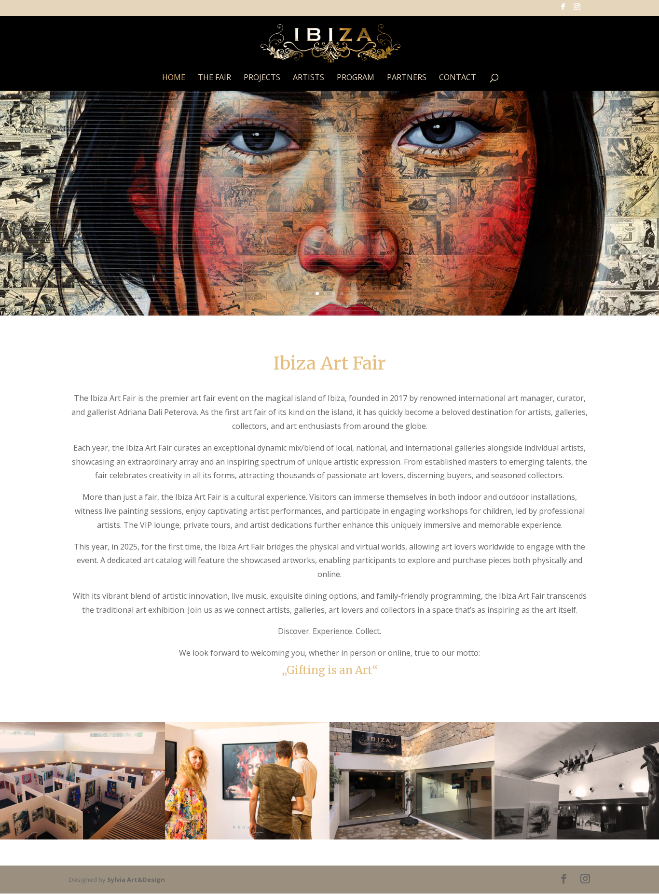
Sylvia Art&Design (136, 879)
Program (355, 78)
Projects (262, 78)
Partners (406, 78)
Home (173, 78)
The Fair (214, 78)
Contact (457, 78)
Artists (308, 78)
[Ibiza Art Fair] (82, 836)
